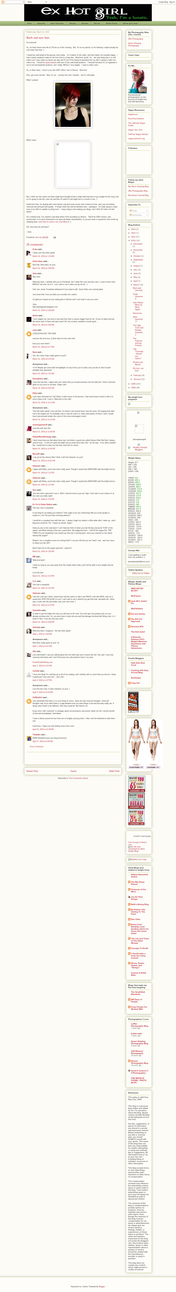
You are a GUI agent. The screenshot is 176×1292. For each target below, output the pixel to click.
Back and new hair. (138, 289)
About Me (41, 23)
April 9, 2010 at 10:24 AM (43, 692)
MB (34, 557)
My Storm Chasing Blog (138, 186)
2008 (133, 387)
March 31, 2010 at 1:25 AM (43, 256)
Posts (134, 211)
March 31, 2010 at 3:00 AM (43, 268)
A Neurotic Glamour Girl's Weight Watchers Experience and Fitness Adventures (139, 642)
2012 (133, 233)
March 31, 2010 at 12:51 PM (44, 461)
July (136, 270)
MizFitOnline (137, 608)
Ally (34, 651)
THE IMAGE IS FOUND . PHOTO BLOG (138, 1080)
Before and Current (130, 23)
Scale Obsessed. (138, 296)
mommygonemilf (40, 425)
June (136, 273)
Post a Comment (36, 747)
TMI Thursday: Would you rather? (138, 354)
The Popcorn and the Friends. (137, 341)
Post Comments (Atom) (78, 778)
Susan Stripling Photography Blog (139, 1042)
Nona (35, 352)
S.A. (34, 581)
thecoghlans (38, 379)
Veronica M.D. (137, 626)
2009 (133, 384)
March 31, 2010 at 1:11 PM (43, 473)
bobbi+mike (136, 1033)
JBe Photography (135, 39)
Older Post (114, 771)
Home (29, 23)
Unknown (37, 466)
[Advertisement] (73, 758)
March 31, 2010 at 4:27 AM (43, 347)
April (136, 281)
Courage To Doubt (139, 948)
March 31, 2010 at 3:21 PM (43, 576)
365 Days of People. (136, 1000)
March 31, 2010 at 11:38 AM (44, 432)
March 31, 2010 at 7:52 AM (43, 373)
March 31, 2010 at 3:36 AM (43, 310)
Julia (35, 273)
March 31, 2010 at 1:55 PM (43, 551)
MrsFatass (136, 596)
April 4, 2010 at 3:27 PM (42, 680)
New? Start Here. (57, 23)
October (137, 256)
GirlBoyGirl (37, 697)
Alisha (35, 316)
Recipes (73, 23)
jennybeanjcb (139, 439)
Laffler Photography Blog (139, 1025)
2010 (133, 240)
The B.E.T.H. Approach (136, 620)
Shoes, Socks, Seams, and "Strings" (137, 965)
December (138, 244)
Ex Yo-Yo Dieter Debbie (42, 504)
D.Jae (35, 249)
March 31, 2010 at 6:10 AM (43, 359)
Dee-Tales (135, 919)
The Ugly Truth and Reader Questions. (138, 330)
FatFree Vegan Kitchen (138, 134)
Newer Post (32, 771)
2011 (133, 237)
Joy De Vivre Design (137, 898)
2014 (133, 229)
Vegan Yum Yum (135, 130)
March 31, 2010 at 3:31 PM (43, 588)
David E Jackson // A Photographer (139, 1072)
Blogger (102, 1287)
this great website (49, 62)
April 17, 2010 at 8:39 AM (43, 741)
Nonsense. (137, 313)
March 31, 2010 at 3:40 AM (43, 325)
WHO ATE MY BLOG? (137, 589)
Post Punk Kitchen (136, 118)
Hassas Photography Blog (139, 1062)
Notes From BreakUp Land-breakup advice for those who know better (140, 928)
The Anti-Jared (138, 632)
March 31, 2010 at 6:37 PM (43, 605)
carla (35, 330)
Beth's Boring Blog (140, 904)
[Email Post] (54, 237)
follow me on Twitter (141, 573)
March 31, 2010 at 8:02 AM (43, 388)
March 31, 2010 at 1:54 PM (43, 499)
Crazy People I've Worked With (139, 1008)
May (136, 277)
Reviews (85, 23)
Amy (34, 490)
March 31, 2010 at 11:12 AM (44, 419)
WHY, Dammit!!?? (138, 319)
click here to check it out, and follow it (53, 222)
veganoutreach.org (136, 138)
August (137, 266)
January (137, 379)
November (138, 250)
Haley (35, 393)
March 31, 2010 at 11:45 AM (44, 449)
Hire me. (97, 23)
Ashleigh (36, 627)
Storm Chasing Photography (134, 44)
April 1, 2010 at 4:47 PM (42, 646)
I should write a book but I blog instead (138, 955)
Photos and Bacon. (138, 363)
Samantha (37, 610)
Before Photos (111, 23)
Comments (136, 215)
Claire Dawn (38, 261)
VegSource (133, 114)
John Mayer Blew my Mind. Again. (138, 306)
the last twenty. (138, 614)
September (138, 260)
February (138, 375)
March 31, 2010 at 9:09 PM (43, 622)
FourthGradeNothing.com (43, 662)
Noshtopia (136, 678)
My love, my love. (138, 369)
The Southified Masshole (138, 993)
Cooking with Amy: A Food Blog (140, 671)
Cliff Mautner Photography (137, 1052)
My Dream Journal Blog (138, 195)
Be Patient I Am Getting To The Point (138, 911)
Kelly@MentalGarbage (42, 437)
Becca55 (36, 454)
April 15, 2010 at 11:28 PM (43, 729)
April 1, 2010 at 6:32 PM (42, 666)
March (137, 285)
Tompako (36, 735)
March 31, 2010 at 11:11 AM (44, 402)
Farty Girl (135, 683)
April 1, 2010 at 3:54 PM (42, 634)
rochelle (36, 671)
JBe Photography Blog (138, 191)
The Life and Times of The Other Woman (140, 940)
